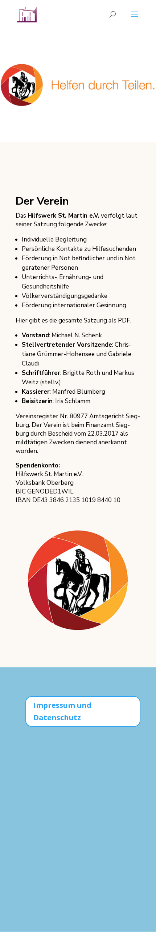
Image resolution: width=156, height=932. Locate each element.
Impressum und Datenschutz (62, 711)
